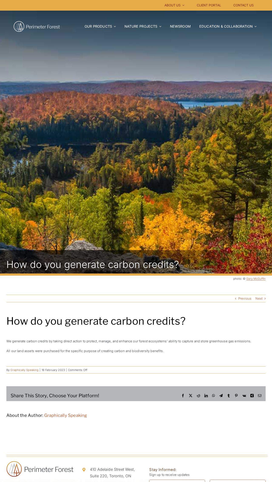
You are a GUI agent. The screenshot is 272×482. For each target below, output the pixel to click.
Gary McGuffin (256, 278)
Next (258, 298)
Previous (244, 298)
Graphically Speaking (24, 370)
